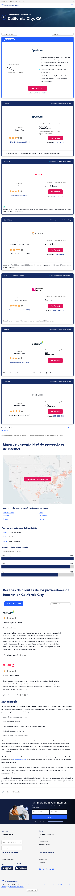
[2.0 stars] (13, 138)
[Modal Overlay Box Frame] (37, 811)
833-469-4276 (58, 310)
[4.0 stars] (18, 138)
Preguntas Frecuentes (44, 841)
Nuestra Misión (43, 859)
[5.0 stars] (21, 138)
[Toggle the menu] (72, 5)
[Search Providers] (20, 842)
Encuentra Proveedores (7, 834)
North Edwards (8, 512)
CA (8, 792)
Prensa (40, 866)
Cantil (41, 512)
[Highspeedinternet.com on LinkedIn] (53, 869)
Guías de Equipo (43, 837)
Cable (5, 532)
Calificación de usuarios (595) (19, 310)
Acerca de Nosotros (44, 856)
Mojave (41, 519)
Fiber (5, 542)
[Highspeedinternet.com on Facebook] (40, 869)
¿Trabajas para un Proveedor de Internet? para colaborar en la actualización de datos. (32, 435)
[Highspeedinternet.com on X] (43, 869)
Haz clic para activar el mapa (37, 479)
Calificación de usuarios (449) (19, 363)
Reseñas (3, 837)
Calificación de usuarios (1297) (19, 196)
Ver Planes (53, 138)
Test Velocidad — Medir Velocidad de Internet (13, 856)
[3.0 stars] (15, 138)
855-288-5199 (58, 416)
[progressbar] (37, 558)
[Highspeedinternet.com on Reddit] (50, 869)
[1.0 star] (10, 138)
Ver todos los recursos (44, 844)
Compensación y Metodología (51, 884)
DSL (4, 537)
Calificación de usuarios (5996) (19, 142)
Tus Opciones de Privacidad (16, 886)
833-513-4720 (58, 143)
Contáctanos (42, 862)
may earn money (7, 1)
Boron (5, 519)
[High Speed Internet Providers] (10, 5)
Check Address (35, 88)
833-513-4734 (40, 93)
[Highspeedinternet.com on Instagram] (47, 869)
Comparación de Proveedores (46, 834)
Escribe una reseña (14, 604)
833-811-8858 (58, 254)
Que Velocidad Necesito (7, 859)
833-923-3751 (59, 196)
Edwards (6, 516)
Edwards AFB (43, 516)
